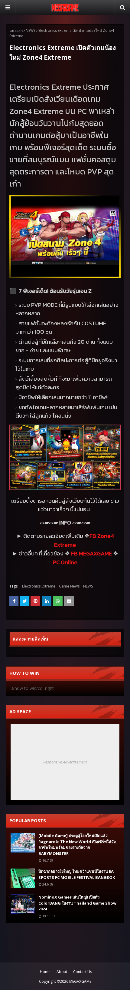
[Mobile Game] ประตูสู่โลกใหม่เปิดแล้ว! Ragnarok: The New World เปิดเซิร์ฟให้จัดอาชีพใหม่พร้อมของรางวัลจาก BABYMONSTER (77, 844)
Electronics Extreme (38, 586)
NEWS (30, 30)
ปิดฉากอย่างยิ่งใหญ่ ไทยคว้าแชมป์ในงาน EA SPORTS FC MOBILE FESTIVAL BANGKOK (76, 874)
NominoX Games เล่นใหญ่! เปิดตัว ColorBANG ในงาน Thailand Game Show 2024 (77, 903)
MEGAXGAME (80, 981)
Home (45, 971)
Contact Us (82, 971)
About (62, 971)
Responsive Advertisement (65, 762)
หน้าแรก (16, 30)
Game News (69, 586)
